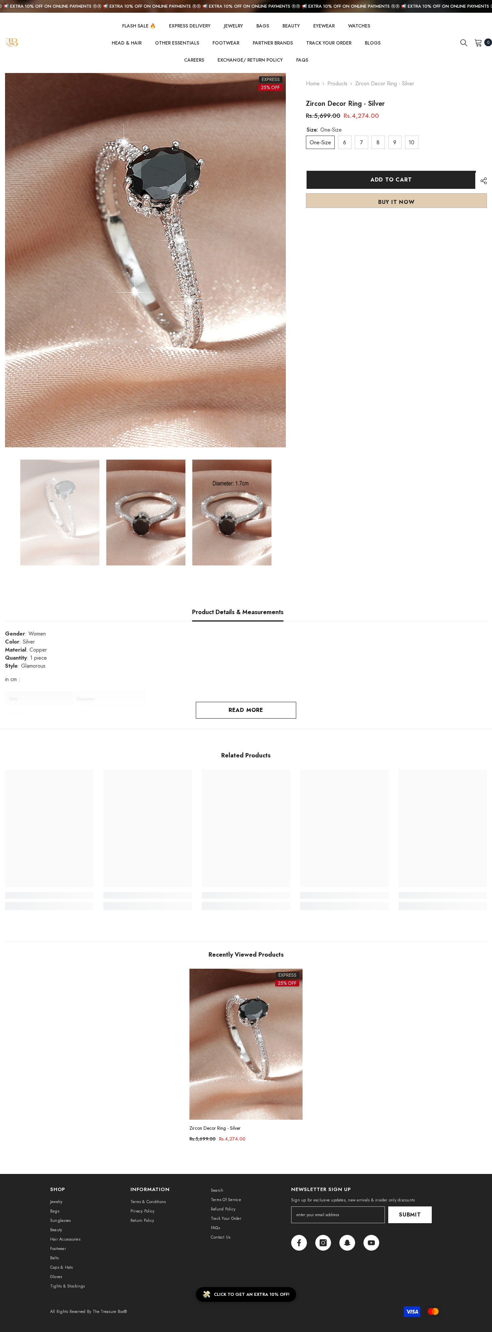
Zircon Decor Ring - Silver (215, 1128)
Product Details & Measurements (237, 612)
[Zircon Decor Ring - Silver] (246, 1044)
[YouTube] (371, 1243)
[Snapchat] (347, 1243)
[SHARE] (481, 181)
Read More (246, 710)
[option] (145, 260)
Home (313, 83)
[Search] (464, 42)
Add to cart (390, 179)
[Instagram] (323, 1243)
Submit (410, 1214)
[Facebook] (299, 1243)
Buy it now (396, 202)
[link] (49, 895)
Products (337, 83)
